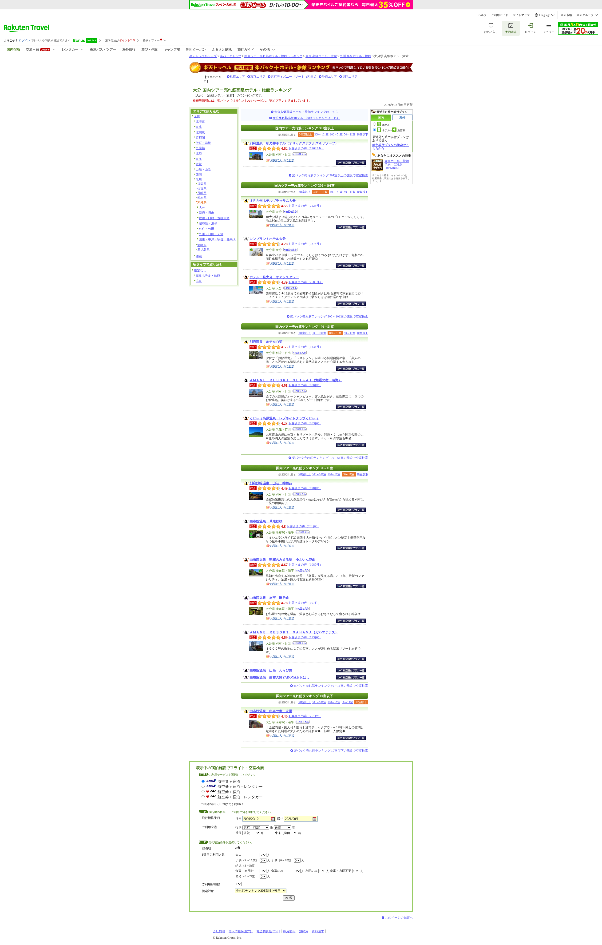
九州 (199, 179)
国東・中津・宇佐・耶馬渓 (217, 239)
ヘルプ (482, 15)
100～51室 (336, 134)
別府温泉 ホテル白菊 (266, 342)
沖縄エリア (329, 76)
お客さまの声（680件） (305, 385)
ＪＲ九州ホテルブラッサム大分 (273, 200)
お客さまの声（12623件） (306, 148)
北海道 (200, 121)
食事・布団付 (244, 871)
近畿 (199, 164)
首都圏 (200, 137)
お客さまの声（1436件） (306, 347)
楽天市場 (566, 15)
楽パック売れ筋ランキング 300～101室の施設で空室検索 (329, 316)
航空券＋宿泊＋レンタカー (240, 787)
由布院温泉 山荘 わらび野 (271, 670)
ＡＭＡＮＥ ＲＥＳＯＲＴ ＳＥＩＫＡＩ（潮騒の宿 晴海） (296, 380)
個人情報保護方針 (241, 931)
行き (238, 818)
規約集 (303, 931)
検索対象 (208, 891)
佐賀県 (201, 188)
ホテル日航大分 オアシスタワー (274, 277)
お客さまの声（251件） (305, 716)
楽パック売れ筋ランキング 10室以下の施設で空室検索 (331, 750)
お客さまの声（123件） (305, 637)
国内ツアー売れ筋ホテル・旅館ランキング (273, 56)
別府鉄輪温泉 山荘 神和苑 (271, 483)
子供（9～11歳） (247, 860)
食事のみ (277, 871)
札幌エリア (237, 76)
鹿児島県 (203, 249)
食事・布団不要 (340, 871)
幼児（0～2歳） (246, 876)
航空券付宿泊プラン (351, 162)
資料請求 (318, 931)
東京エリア (257, 76)
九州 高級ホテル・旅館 (355, 56)
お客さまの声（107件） (305, 602)
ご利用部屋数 (211, 884)
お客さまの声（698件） (305, 488)
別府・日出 (206, 212)
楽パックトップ (230, 56)
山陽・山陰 (203, 169)
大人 (238, 855)
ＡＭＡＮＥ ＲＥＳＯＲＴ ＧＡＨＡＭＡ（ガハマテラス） (294, 632)
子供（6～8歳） (282, 860)
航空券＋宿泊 (229, 781)
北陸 (199, 153)
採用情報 (289, 931)
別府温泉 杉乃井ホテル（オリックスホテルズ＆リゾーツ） (294, 143)
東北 (199, 127)
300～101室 (321, 134)
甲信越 (200, 148)
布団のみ (311, 871)
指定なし (200, 270)
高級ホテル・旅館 (208, 275)
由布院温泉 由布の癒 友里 (271, 711)
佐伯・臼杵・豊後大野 (214, 218)
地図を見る (300, 154)
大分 (202, 207)
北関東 (200, 132)
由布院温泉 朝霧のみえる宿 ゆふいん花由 (282, 559)
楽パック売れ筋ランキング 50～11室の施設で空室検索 (330, 685)
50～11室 (349, 134)
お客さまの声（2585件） (306, 282)
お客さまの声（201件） (303, 526)
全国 (197, 116)
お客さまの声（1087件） (306, 564)
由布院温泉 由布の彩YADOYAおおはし (279, 677)
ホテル (386, 124)
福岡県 (201, 184)
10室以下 (362, 134)
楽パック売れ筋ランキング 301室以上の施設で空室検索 (330, 175)
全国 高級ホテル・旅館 (321, 56)
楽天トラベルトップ (203, 56)
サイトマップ (521, 15)
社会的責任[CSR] (268, 931)
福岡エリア (349, 76)
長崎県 (201, 193)
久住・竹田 (206, 228)
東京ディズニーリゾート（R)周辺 (294, 76)
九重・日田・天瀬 (211, 234)
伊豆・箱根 (203, 143)
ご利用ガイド (499, 15)
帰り (280, 818)
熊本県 (201, 197)
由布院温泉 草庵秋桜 (266, 521)
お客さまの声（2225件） (306, 205)
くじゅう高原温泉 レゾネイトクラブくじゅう (284, 418)
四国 (199, 174)
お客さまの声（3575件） (306, 244)
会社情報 (219, 931)
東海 (199, 159)
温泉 (199, 281)
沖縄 (199, 256)
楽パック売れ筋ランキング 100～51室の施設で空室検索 (330, 458)
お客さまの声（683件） (305, 423)
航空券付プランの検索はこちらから (390, 146)
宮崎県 (201, 245)
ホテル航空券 (393, 130)
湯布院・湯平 (208, 223)
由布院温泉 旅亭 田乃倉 (269, 598)
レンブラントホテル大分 (268, 239)
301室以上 (304, 192)
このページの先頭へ (399, 917)
